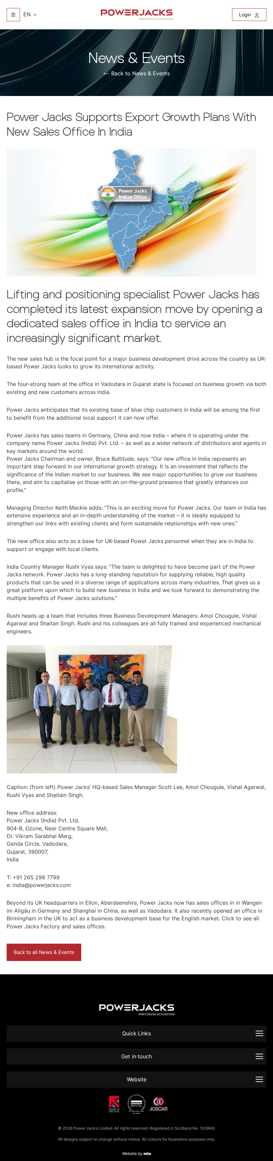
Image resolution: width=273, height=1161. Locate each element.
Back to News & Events (140, 73)
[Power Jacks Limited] (136, 14)
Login (245, 14)
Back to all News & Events (44, 952)
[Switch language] (13, 14)
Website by (136, 1153)
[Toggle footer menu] (259, 1033)
